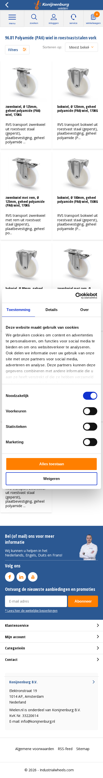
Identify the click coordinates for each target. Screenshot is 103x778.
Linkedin (21, 577)
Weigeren (51, 478)
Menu (12, 23)
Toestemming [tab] (18, 310)
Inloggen (54, 23)
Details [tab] (52, 310)
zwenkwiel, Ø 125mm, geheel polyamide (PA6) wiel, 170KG (23, 110)
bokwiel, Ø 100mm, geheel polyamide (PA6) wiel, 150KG (77, 199)
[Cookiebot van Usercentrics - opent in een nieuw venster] (75, 296)
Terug (6, 5)
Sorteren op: (52, 47)
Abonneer (83, 601)
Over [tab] (84, 310)
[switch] (90, 411)
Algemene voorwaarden (34, 748)
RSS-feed (65, 748)
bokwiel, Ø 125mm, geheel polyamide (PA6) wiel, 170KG (77, 108)
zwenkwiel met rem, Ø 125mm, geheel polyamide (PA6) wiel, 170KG (25, 201)
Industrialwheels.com (57, 770)
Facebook (9, 577)
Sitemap (83, 748)
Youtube (33, 577)
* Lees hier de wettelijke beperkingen (31, 611)
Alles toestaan (51, 464)
